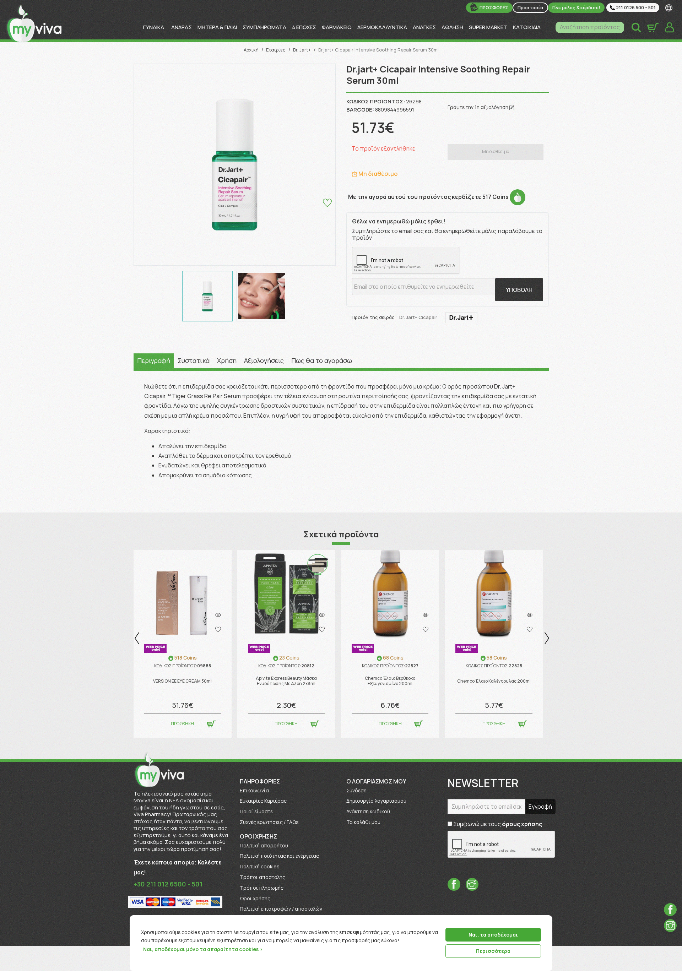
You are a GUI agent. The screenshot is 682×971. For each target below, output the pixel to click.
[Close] (544, 921)
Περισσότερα (493, 951)
